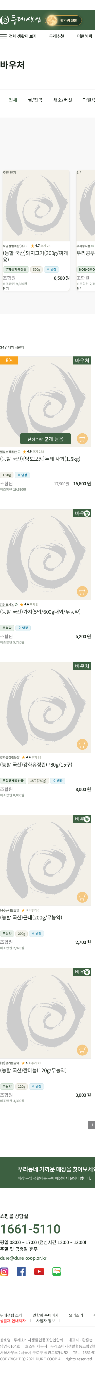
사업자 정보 (45, 1320)
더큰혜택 (84, 36)
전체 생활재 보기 (23, 36)
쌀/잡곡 (35, 99)
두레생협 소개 (11, 1315)
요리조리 (76, 1315)
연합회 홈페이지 (46, 1315)
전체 (13, 99)
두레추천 (56, 36)
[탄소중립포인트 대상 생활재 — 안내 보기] (87, 513)
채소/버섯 (62, 99)
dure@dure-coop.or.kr (23, 1257)
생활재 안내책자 (13, 1320)
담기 (6, 288)
